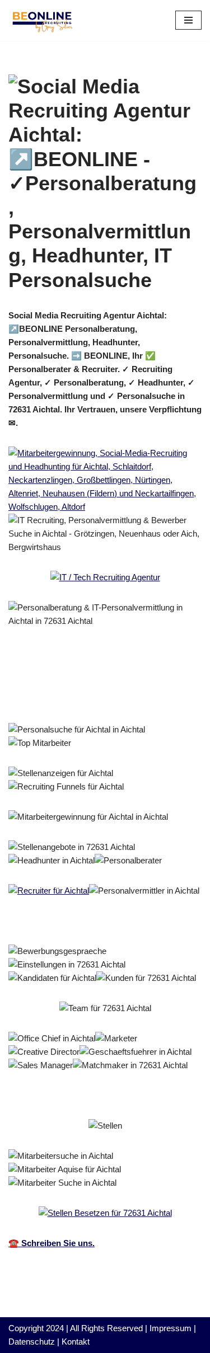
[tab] (79, 682)
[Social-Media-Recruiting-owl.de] (42, 20)
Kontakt (76, 1341)
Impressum (171, 1328)
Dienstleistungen (58, 698)
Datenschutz (31, 1341)
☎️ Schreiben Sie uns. (51, 1243)
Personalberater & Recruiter (79, 682)
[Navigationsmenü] (188, 20)
